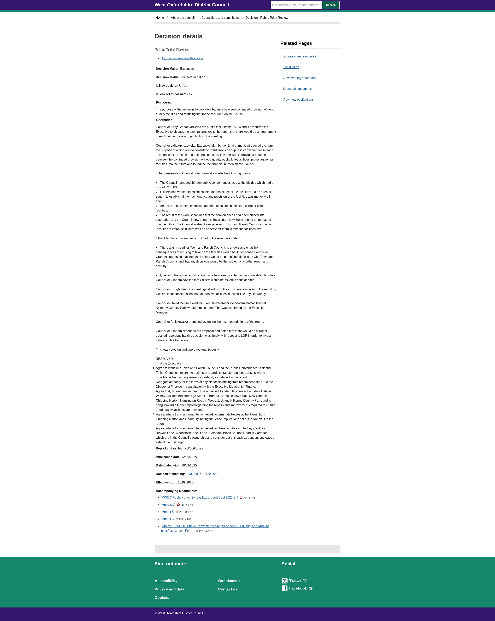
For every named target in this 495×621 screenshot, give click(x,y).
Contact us (227, 589)
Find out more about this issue (182, 58)
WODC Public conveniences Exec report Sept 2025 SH (209, 497)
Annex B (177, 511)
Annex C (176, 519)
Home (160, 17)
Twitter (295, 581)
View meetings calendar (299, 78)
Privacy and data (169, 589)
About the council (183, 17)
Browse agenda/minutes (299, 56)
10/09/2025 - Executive (201, 474)
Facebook (298, 588)
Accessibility (166, 581)
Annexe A (177, 504)
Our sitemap (229, 581)
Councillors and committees (220, 17)
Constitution (291, 67)
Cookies (162, 598)
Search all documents (297, 88)
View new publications (298, 99)
